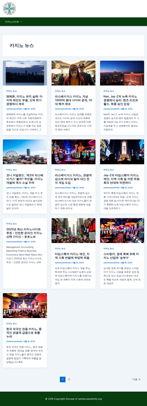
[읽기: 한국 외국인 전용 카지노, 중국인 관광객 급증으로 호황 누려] (25, 305)
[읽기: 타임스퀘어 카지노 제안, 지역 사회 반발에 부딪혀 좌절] (74, 230)
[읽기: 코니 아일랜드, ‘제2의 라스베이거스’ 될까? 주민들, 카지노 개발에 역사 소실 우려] (25, 151)
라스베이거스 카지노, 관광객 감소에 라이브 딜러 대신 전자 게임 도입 (73, 178)
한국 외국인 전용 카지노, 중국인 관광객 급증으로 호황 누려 (24, 332)
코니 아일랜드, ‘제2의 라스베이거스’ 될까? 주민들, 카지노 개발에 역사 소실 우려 (24, 178)
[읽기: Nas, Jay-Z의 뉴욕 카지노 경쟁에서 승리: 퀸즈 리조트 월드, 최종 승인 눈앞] (122, 72)
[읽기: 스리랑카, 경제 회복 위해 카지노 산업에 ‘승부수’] (122, 230)
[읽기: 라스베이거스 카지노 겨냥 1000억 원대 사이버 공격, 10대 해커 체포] (74, 72)
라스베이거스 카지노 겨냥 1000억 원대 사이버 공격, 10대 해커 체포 (73, 100)
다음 (136, 379)
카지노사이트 (12, 21)
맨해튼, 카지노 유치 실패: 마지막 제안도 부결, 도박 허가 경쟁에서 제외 (24, 100)
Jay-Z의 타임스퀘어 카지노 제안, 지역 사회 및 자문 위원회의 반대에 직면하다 (122, 178)
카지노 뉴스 (11, 91)
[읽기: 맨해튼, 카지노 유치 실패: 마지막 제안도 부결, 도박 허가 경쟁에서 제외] (25, 72)
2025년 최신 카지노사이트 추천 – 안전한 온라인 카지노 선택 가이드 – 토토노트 (24, 233)
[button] (20, 21)
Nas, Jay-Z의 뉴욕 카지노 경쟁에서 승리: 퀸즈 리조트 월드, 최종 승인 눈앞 (121, 100)
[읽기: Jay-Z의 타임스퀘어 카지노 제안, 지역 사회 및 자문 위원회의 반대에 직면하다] (122, 151)
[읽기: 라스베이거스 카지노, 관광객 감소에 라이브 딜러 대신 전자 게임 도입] (74, 151)
